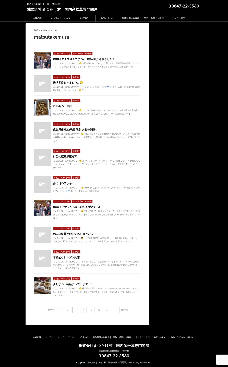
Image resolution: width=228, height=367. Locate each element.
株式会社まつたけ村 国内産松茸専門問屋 (62, 9)
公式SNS (84, 18)
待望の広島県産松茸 (65, 156)
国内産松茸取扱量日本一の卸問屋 (114, 351)
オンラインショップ (60, 18)
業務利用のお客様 (130, 18)
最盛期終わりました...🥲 (68, 82)
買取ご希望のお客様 (154, 18)
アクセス (72, 337)
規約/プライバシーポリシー (182, 337)
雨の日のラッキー (63, 183)
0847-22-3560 (185, 5)
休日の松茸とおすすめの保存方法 (73, 233)
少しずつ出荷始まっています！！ (73, 284)
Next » (125, 309)
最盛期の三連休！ (63, 106)
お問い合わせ (107, 18)
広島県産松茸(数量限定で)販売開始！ (75, 129)
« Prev (50, 309)
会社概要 (37, 18)
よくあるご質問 (177, 18)
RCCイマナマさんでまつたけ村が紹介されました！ (84, 59)
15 (114, 309)
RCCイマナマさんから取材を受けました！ (78, 206)
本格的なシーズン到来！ (67, 257)
